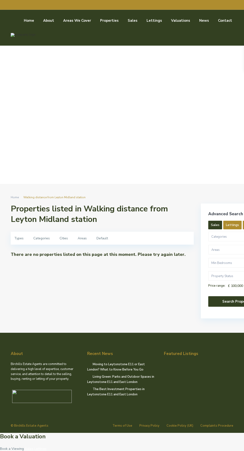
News (204, 20)
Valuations (180, 20)
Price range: (216, 285)
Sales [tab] (215, 225)
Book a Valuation (23, 436)
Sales (132, 20)
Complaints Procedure (216, 426)
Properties (109, 20)
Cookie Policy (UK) (180, 426)
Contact (225, 20)
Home (29, 20)
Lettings (154, 20)
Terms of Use (122, 426)
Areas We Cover (77, 20)
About (48, 20)
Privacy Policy (149, 426)
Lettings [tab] (232, 225)
